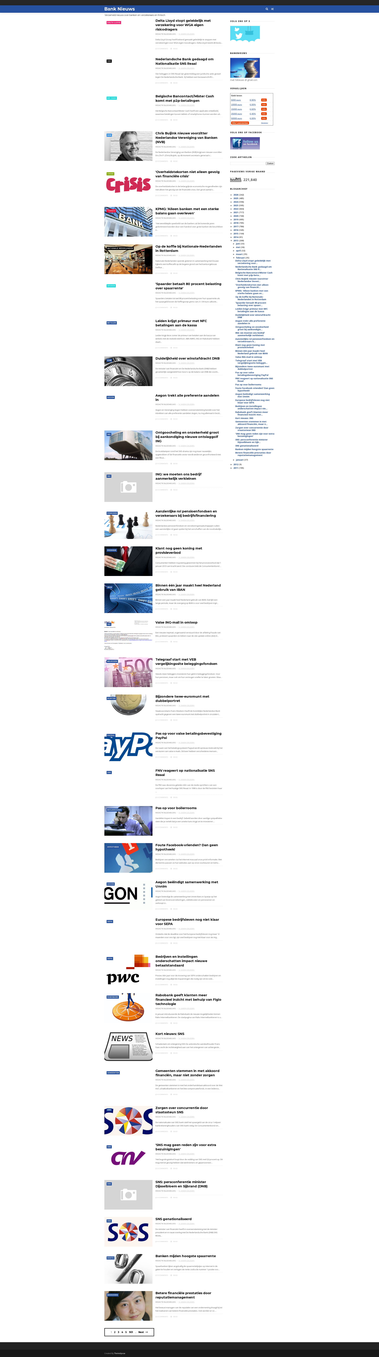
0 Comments (162, 49)
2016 (236, 230)
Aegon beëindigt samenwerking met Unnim (252, 395)
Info (264, 100)
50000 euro (236, 118)
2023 (236, 205)
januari (240, 459)
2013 (236, 240)
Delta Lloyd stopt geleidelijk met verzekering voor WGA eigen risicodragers (183, 25)
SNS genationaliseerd (173, 1219)
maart (239, 254)
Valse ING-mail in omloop (176, 622)
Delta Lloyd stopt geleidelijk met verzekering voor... (253, 262)
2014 (236, 237)
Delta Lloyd (113, 23)
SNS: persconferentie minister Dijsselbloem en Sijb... (251, 441)
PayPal (111, 735)
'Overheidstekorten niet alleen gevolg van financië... (251, 286)
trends (111, 211)
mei (238, 247)
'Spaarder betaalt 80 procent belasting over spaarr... (250, 304)
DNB (109, 360)
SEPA (109, 921)
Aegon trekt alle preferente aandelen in (250, 322)
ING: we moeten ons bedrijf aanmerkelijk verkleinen (250, 334)
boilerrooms (114, 810)
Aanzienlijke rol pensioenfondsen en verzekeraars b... (254, 340)
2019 (236, 219)
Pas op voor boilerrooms (176, 808)
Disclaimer (264, 123)
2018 (236, 222)
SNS (109, 61)
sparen (111, 286)
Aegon (110, 397)
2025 (236, 198)
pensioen (112, 513)
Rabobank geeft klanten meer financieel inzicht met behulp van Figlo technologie (188, 999)
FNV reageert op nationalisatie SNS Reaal (254, 379)
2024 (236, 201)
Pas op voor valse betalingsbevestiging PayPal (251, 373)
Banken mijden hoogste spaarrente (185, 1256)
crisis (110, 174)
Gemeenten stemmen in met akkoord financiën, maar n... (251, 422)
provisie (111, 550)
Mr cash (111, 98)
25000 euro (236, 114)
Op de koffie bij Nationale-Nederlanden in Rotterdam (250, 298)
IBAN (109, 587)
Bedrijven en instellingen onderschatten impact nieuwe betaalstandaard (181, 961)
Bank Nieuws (119, 9)
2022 (236, 208)
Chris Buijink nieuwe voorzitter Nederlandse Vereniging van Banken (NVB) (186, 137)
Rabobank (112, 997)
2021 (236, 212)
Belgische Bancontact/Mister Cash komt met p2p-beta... (253, 274)
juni (238, 243)
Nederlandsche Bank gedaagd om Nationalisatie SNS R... (253, 268)
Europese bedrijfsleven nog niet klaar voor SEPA (252, 401)
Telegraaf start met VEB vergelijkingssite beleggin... (251, 361)
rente (110, 1258)
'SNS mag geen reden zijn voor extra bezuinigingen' (254, 435)
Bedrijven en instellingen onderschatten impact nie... (251, 407)
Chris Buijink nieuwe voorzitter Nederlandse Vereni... (251, 280)
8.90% (253, 100)
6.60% (253, 109)
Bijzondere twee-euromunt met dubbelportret (252, 367)
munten (111, 698)
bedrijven (112, 1295)
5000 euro (236, 100)
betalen (111, 323)
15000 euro (236, 109)
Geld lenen (236, 95)
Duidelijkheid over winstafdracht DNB (187, 358)
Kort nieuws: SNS (169, 1034)
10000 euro (236, 104)
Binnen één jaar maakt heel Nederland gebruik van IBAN (251, 352)
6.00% (253, 104)
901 (131, 1332)
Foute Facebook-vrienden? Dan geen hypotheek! (254, 389)
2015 (236, 233)
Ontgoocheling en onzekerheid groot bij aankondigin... (252, 328)
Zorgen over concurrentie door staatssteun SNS (251, 429)
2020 (236, 216)
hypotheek (113, 847)
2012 (236, 464)
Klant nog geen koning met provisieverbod (250, 346)
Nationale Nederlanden (120, 248)
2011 (236, 468)
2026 (236, 194)
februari (240, 257)
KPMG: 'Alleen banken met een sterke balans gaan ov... (251, 292)
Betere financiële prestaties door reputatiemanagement (253, 454)
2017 (236, 226)
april (238, 250)
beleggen (112, 661)
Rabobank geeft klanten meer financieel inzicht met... (251, 413)
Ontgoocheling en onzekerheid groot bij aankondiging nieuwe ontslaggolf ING (187, 437)
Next (141, 1332)
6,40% (253, 114)
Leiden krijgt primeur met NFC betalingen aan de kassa (251, 310)
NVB (109, 135)
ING (109, 434)
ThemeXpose (119, 1353)
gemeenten (113, 1073)
